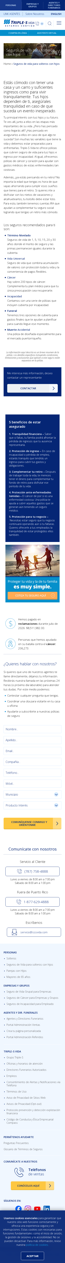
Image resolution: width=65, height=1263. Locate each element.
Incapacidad (14, 296)
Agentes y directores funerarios (54, 5)
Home (7, 63)
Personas (11, 5)
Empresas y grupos (33, 5)
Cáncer (11, 277)
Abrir (59, 23)
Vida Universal (16, 258)
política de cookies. (37, 1244)
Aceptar (32, 1256)
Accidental (24, 329)
